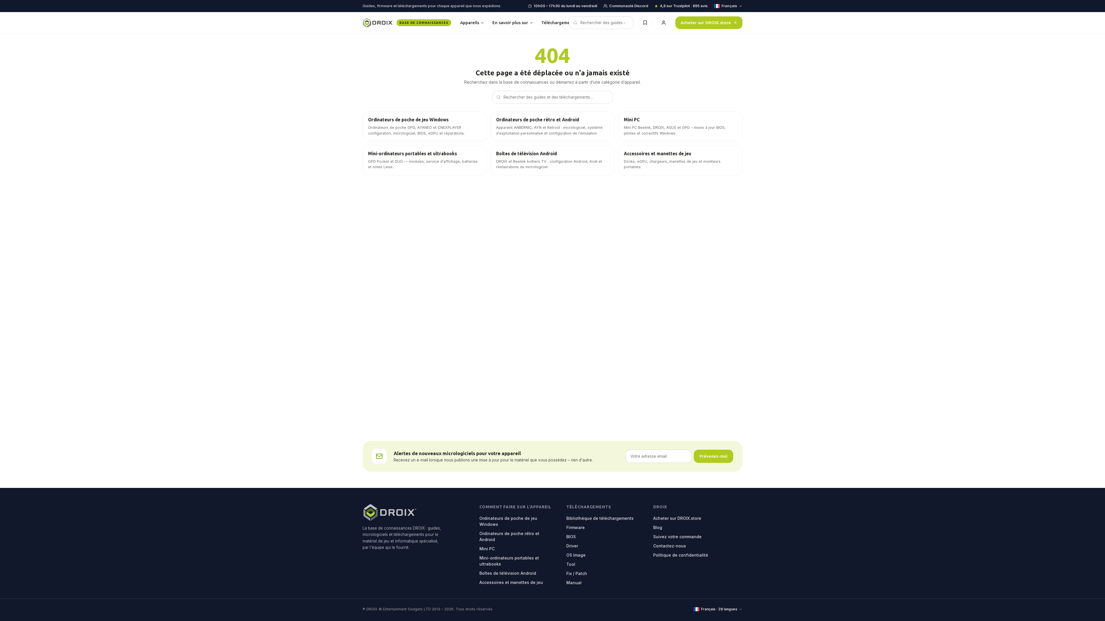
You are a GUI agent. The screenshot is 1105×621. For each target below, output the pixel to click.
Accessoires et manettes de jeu (511, 582)
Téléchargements (563, 22)
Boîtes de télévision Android (507, 573)
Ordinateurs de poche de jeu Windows (508, 521)
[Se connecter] (663, 22)
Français (729, 6)
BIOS (571, 536)
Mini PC (487, 548)
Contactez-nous (669, 545)
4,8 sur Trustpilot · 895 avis (684, 6)
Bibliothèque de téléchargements (600, 518)
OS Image (576, 555)
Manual (574, 582)
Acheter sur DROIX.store (706, 22)
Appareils (469, 22)
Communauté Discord (628, 6)
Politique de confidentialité (680, 555)
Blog (657, 527)
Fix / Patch (576, 573)
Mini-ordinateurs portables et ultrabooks (509, 560)
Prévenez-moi (713, 456)
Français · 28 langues (719, 609)
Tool (570, 564)
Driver (572, 545)
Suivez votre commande (677, 536)
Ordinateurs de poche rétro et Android (509, 536)
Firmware (575, 527)
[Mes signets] (645, 22)
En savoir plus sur (510, 22)
